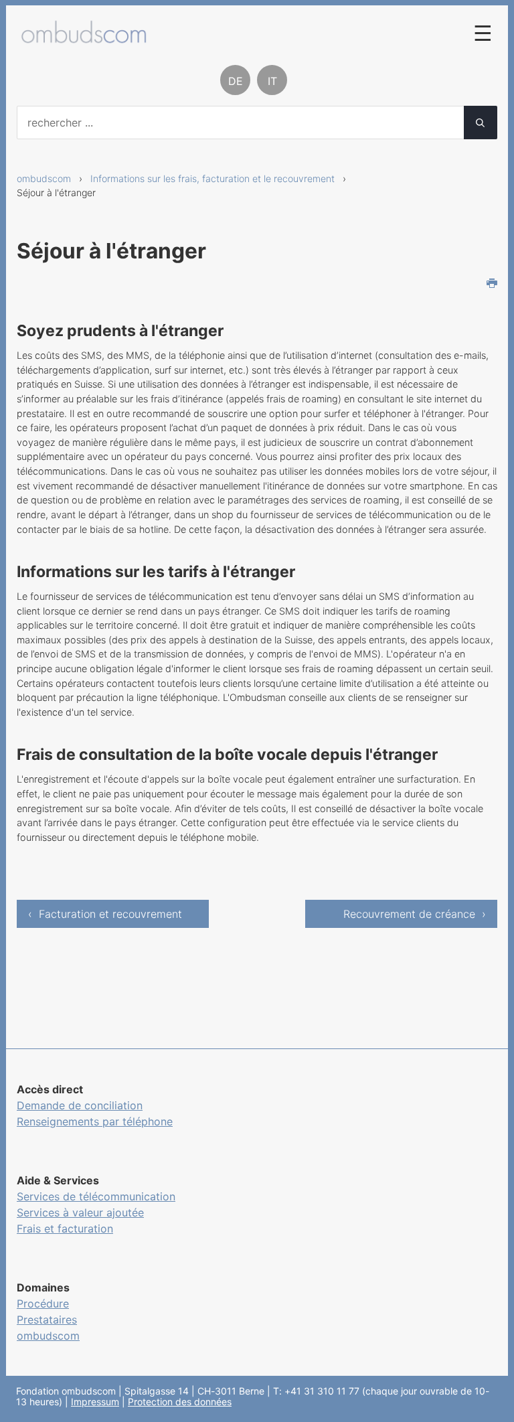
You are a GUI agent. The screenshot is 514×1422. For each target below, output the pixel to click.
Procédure (43, 1303)
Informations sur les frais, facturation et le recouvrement (212, 178)
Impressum (95, 1401)
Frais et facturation (65, 1228)
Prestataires (47, 1319)
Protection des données (180, 1401)
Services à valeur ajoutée (80, 1212)
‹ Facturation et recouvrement (105, 914)
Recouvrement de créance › (414, 914)
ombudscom (44, 178)
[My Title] (84, 36)
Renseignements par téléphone (95, 1121)
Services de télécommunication (96, 1196)
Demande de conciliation (80, 1105)
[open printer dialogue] (492, 284)
